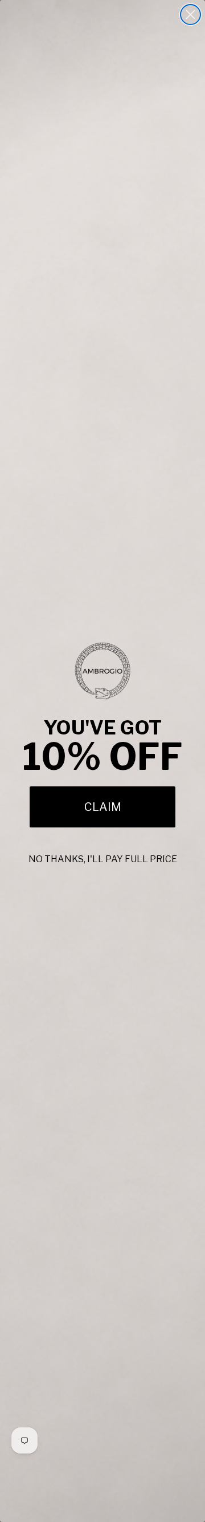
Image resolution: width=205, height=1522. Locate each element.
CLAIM (102, 807)
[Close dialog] (190, 15)
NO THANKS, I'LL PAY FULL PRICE (102, 859)
